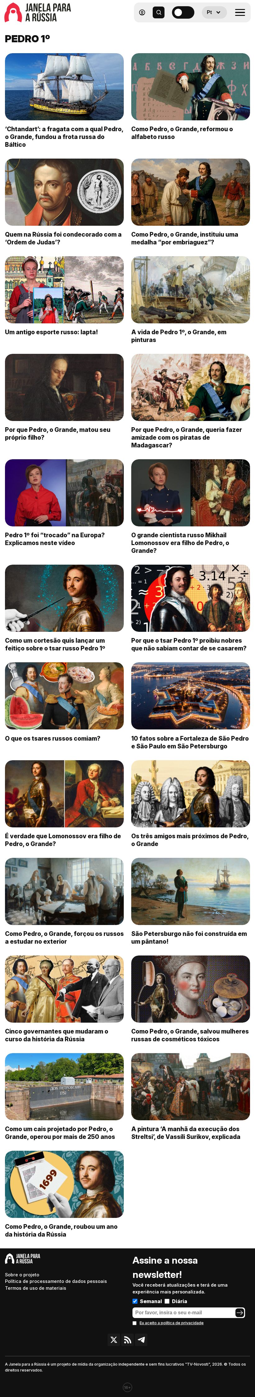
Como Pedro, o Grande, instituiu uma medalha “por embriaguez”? (184, 238)
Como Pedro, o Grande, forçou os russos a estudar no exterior (64, 937)
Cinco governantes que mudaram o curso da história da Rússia (56, 1035)
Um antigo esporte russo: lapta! (51, 332)
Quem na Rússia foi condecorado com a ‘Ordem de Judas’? (63, 238)
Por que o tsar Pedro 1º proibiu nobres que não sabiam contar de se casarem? (189, 644)
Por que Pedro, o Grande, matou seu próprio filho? (57, 433)
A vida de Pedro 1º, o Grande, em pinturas (178, 336)
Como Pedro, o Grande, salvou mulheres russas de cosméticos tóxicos (190, 1035)
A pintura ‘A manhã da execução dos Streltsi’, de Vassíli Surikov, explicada (185, 1132)
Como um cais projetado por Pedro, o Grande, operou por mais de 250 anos (60, 1132)
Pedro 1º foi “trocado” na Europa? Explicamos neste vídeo (55, 539)
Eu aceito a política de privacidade (172, 1323)
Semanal (151, 1301)
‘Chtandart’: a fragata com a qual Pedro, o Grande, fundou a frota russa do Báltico (64, 136)
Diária (179, 1301)
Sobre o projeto (22, 1274)
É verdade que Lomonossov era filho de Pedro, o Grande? (63, 840)
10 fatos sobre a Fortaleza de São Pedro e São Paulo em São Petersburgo (190, 742)
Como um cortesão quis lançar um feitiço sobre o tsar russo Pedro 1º (55, 644)
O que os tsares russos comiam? (52, 738)
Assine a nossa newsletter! (165, 1267)
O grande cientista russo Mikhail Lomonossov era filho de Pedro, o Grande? (180, 542)
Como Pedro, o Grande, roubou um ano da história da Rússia (61, 1230)
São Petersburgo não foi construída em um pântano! (189, 937)
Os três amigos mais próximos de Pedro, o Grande (189, 840)
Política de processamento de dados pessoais (56, 1281)
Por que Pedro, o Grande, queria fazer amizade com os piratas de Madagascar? (186, 437)
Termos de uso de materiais (35, 1288)
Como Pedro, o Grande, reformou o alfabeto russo (182, 133)
